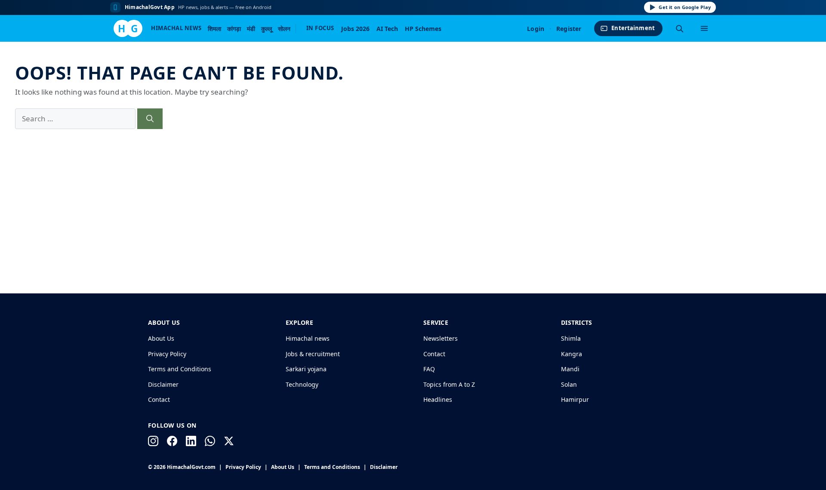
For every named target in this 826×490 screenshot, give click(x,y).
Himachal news (308, 338)
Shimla (571, 338)
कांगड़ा (234, 29)
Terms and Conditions (179, 369)
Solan (569, 384)
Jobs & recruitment (313, 354)
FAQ (429, 369)
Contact (159, 399)
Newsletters (440, 338)
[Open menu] (704, 28)
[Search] (679, 28)
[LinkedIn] (191, 441)
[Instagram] (153, 441)
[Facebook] (172, 441)
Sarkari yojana (306, 369)
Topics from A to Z (449, 384)
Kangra (571, 354)
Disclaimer (163, 384)
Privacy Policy (167, 354)
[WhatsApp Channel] (210, 441)
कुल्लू (266, 29)
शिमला (214, 29)
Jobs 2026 (355, 29)
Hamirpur (575, 399)
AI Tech (387, 29)
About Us (161, 338)
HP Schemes (423, 29)
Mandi (570, 369)
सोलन (284, 29)
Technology (302, 384)
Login (535, 29)
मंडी (251, 29)
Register (568, 29)
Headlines (437, 399)
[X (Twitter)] (229, 441)
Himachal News (176, 28)
